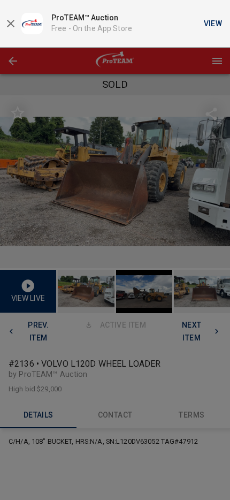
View (213, 23)
